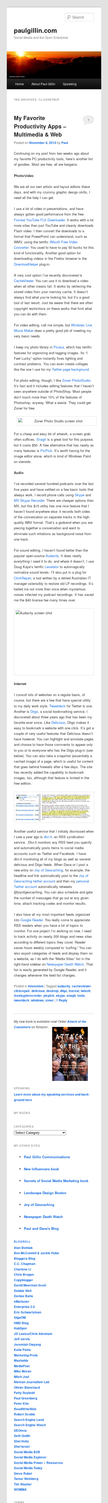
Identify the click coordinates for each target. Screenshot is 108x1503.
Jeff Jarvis (22, 1339)
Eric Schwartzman (27, 1312)
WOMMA (20, 1489)
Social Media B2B (27, 1452)
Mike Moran (22, 1371)
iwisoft (85, 990)
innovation (36, 986)
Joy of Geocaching (48, 870)
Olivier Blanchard (27, 1387)
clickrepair (22, 990)
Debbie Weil (22, 1290)
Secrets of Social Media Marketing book (56, 1180)
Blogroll (22, 1241)
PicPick (46, 450)
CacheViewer (23, 280)
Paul (64, 142)
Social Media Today (28, 1468)
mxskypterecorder (28, 995)
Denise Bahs (23, 1296)
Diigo (34, 711)
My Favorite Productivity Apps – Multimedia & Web (40, 126)
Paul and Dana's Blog (41, 1228)
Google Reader (31, 919)
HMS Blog (21, 1323)
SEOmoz (20, 1430)
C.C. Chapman (24, 1263)
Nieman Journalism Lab (31, 1382)
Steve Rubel (23, 1473)
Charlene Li (22, 1269)
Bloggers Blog (24, 1258)
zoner (49, 1000)
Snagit (41, 439)
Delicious (58, 722)
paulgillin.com (35, 30)
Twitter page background (70, 369)
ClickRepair (22, 577)
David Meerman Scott (30, 1285)
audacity (63, 986)
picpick (49, 995)
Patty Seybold (24, 1392)
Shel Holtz (21, 1441)
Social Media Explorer (30, 1457)
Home (19, 84)
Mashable (21, 1360)
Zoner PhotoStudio (76, 380)
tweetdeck (21, 1000)
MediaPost (22, 1366)
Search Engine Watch (30, 1425)
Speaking (70, 84)
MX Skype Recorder (29, 500)
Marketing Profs (26, 1355)
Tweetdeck (57, 705)
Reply (61, 1000)
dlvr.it (48, 836)
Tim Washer (23, 1484)
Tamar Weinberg (26, 1478)
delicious (38, 990)
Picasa (58, 346)
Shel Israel (22, 1446)
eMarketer (21, 1301)
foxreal (74, 990)
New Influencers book (41, 1168)
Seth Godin (22, 1435)
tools (81, 995)
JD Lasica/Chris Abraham (33, 1333)
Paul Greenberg (25, 1398)
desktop (52, 990)
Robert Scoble (24, 1414)
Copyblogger (23, 1280)
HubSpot (20, 1328)
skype (60, 995)
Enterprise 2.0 (24, 1306)
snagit (71, 995)
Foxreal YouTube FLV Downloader (39, 219)
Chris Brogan (24, 1274)
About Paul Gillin (43, 84)
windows (37, 1000)
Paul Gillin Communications (47, 1156)
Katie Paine (22, 1349)
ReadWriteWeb (25, 1409)
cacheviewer (81, 986)
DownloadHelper (26, 264)
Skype (79, 494)
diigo (63, 990)
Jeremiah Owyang (27, 1344)
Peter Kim (21, 1403)
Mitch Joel (21, 1376)
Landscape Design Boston (45, 1192)
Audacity (52, 555)
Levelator (52, 566)
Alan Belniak (23, 1247)
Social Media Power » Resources (38, 1462)
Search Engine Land (29, 1419)
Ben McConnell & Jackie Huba (36, 1253)
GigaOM (20, 1317)
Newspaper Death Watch (65, 964)
